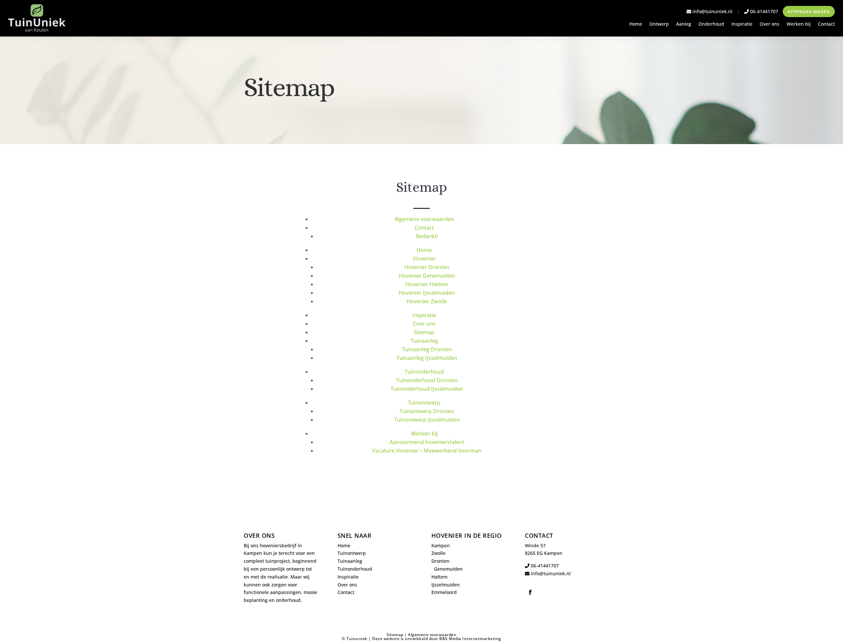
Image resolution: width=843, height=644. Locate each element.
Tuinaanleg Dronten (427, 349)
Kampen (440, 545)
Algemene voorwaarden (424, 219)
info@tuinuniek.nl (712, 11)
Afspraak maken (809, 11)
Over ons (769, 24)
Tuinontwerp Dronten (426, 411)
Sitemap (424, 332)
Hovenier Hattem (426, 284)
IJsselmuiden (445, 585)
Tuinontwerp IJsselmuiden (427, 419)
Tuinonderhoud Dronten (427, 380)
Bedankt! (427, 236)
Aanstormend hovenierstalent (427, 442)
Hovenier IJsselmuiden (427, 292)
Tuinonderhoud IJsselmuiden (427, 388)
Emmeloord (444, 592)
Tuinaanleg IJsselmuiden (426, 357)
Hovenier (424, 258)
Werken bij (799, 24)
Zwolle (438, 553)
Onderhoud (711, 24)
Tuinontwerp (424, 402)
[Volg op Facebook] (530, 592)
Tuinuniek (356, 638)
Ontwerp (659, 24)
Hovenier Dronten (426, 267)
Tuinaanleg (424, 340)
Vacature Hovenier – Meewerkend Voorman (426, 450)
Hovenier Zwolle (427, 301)
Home (635, 24)
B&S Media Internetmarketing (470, 638)
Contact (826, 24)
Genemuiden (448, 569)
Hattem (439, 577)
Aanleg (683, 24)
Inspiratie (741, 24)
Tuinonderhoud (424, 371)
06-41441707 (763, 11)
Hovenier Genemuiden (427, 275)
